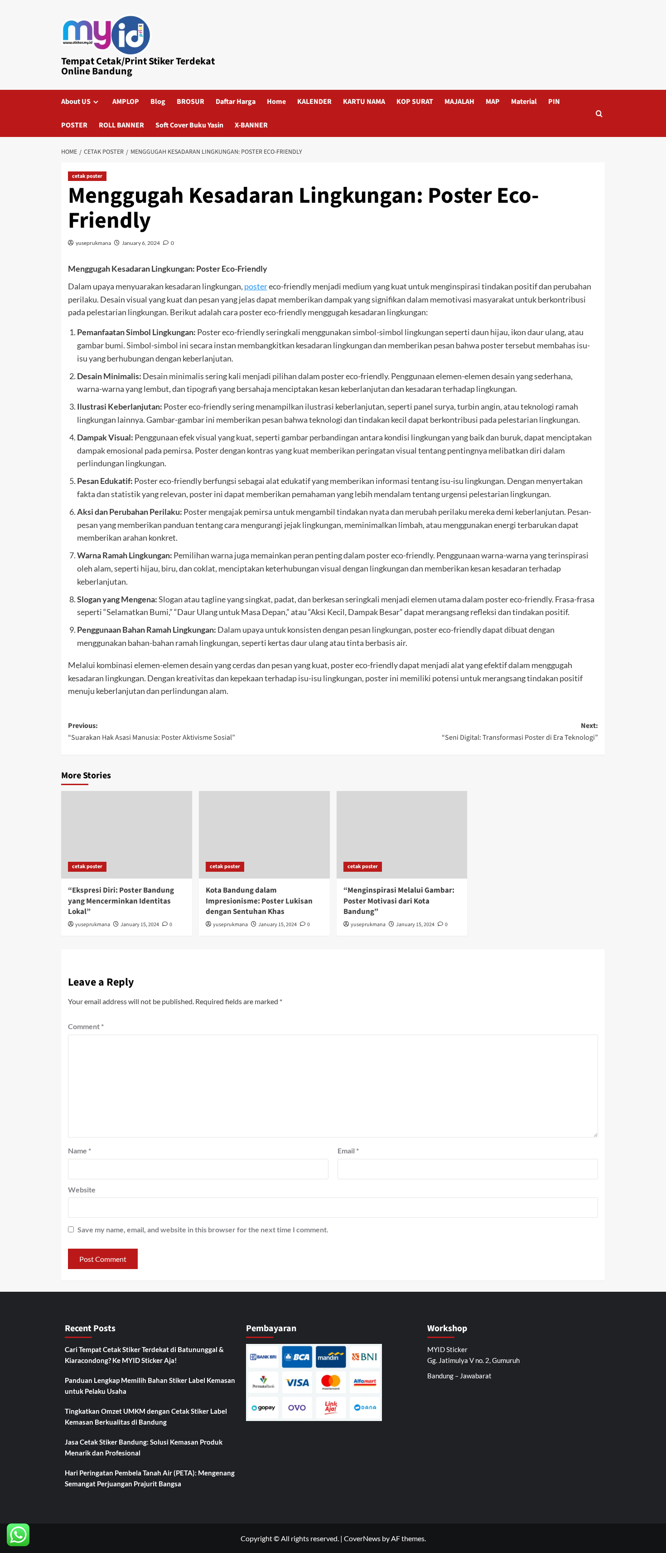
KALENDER (314, 102)
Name (79, 1150)
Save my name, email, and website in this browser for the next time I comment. (202, 1229)
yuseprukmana (93, 242)
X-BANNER (251, 125)
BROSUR (190, 102)
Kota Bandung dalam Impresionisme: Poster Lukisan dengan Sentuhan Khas (259, 901)
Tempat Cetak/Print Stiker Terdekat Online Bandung (138, 66)
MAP (493, 102)
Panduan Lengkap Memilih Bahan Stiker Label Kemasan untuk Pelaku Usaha (150, 1385)
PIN (554, 102)
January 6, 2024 (141, 242)
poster (255, 286)
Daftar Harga (236, 102)
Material (524, 102)
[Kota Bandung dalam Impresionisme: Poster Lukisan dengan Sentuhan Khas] (264, 835)
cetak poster (87, 176)
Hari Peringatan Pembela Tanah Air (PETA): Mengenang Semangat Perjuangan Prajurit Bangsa (150, 1478)
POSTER (74, 125)
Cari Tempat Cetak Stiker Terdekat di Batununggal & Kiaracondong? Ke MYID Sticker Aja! (144, 1354)
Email (348, 1150)
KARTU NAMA (364, 102)
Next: (520, 731)
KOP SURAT (414, 102)
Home (276, 102)
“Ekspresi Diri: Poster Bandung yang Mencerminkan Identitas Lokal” (121, 901)
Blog (157, 102)
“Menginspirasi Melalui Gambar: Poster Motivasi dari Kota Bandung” (398, 901)
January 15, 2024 (140, 924)
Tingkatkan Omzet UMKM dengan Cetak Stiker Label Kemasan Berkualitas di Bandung (146, 1416)
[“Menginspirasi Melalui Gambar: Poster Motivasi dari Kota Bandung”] (402, 835)
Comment (86, 1026)
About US (76, 102)
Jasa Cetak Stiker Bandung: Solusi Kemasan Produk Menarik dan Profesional (143, 1447)
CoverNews (362, 1538)
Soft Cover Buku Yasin (189, 125)
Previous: (151, 731)
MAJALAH (459, 102)
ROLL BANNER (121, 125)
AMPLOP (125, 102)
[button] (599, 114)
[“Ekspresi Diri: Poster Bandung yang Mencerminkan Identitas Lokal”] (126, 835)
